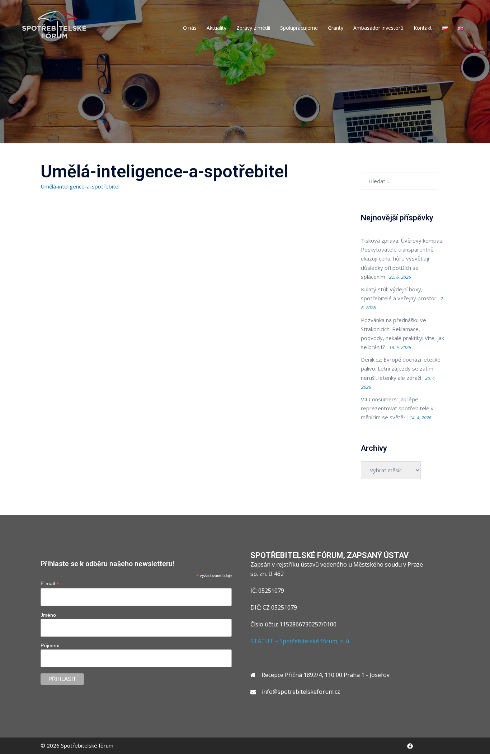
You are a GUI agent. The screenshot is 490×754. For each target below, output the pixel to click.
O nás (190, 27)
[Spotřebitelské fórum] (54, 24)
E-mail (50, 583)
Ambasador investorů (378, 27)
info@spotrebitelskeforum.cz (301, 692)
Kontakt (423, 27)
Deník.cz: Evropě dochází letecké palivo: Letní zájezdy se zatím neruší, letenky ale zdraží (400, 368)
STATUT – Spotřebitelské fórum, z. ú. (300, 641)
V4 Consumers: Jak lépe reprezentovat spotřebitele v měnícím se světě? (397, 408)
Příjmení (50, 645)
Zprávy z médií (253, 27)
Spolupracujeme (299, 27)
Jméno (48, 615)
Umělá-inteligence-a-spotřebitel (80, 186)
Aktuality (216, 27)
